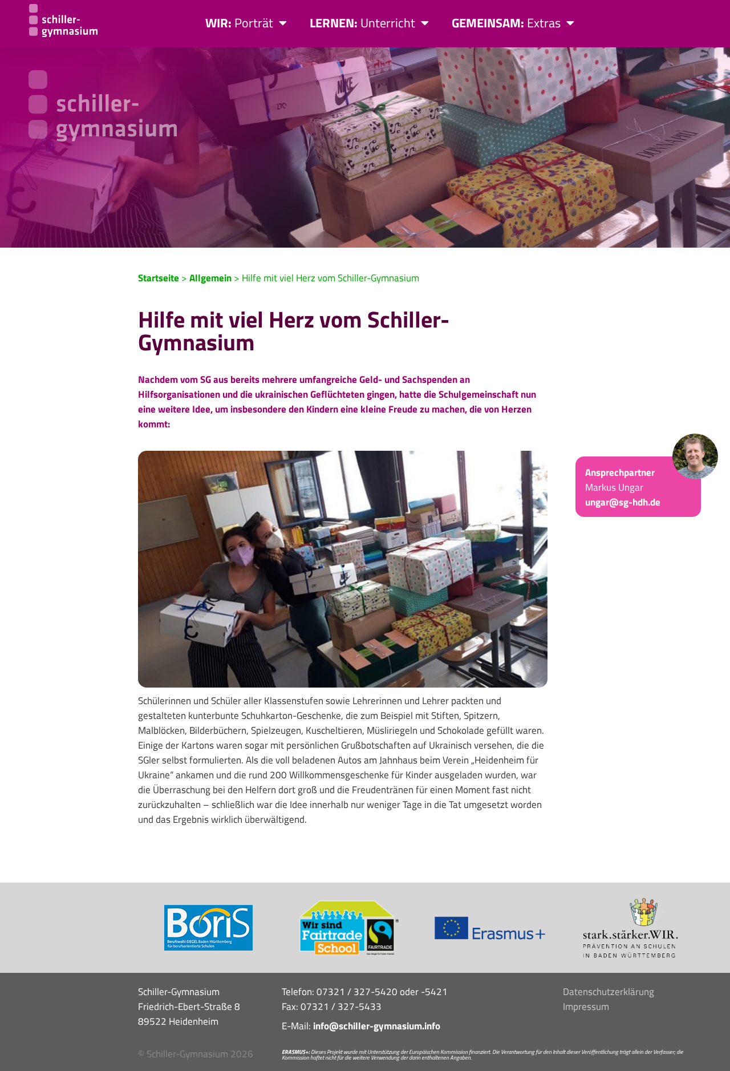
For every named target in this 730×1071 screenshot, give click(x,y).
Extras (506, 23)
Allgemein (210, 277)
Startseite (158, 277)
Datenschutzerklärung (608, 991)
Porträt (239, 23)
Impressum (586, 1006)
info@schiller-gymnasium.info (376, 1026)
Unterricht (362, 23)
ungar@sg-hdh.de (622, 502)
